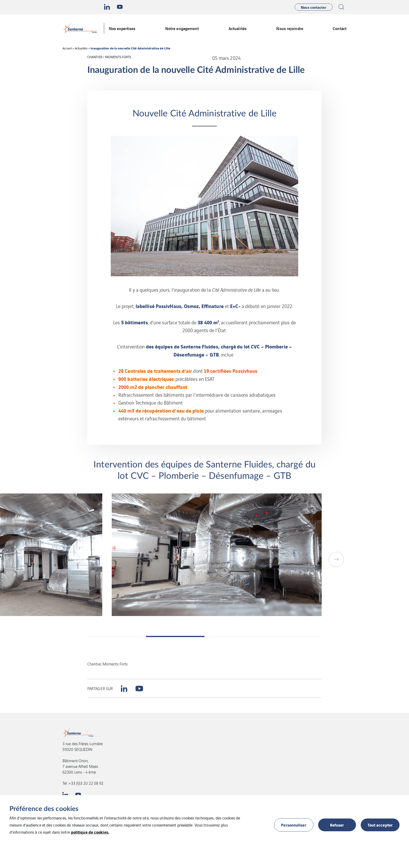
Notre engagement (182, 28)
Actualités (238, 28)
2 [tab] (175, 636)
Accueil (67, 48)
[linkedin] (124, 688)
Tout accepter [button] (380, 825)
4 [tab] (292, 636)
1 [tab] (116, 636)
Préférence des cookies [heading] (43, 808)
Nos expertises (122, 28)
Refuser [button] (337, 825)
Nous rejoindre (289, 28)
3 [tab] (233, 636)
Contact (340, 28)
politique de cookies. (90, 832)
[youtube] (139, 688)
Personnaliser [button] (293, 825)
